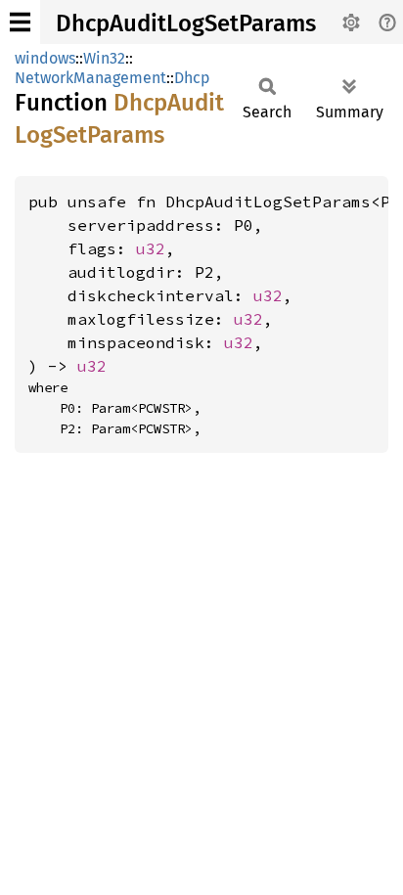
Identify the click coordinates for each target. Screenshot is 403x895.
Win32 (104, 58)
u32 (150, 248)
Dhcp (192, 77)
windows (45, 58)
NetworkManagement (90, 77)
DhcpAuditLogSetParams (186, 23)
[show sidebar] (20, 22)
